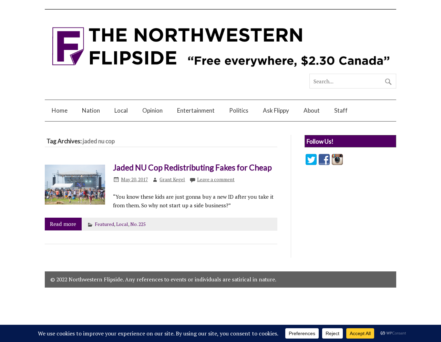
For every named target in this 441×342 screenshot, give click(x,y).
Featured (104, 224)
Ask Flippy (276, 110)
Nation (91, 110)
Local (121, 110)
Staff (341, 110)
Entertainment (196, 110)
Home (60, 110)
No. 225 (138, 224)
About (312, 110)
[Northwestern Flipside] (220, 70)
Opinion (152, 110)
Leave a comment (216, 179)
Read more (63, 223)
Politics (238, 110)
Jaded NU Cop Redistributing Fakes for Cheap (192, 167)
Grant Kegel (172, 179)
